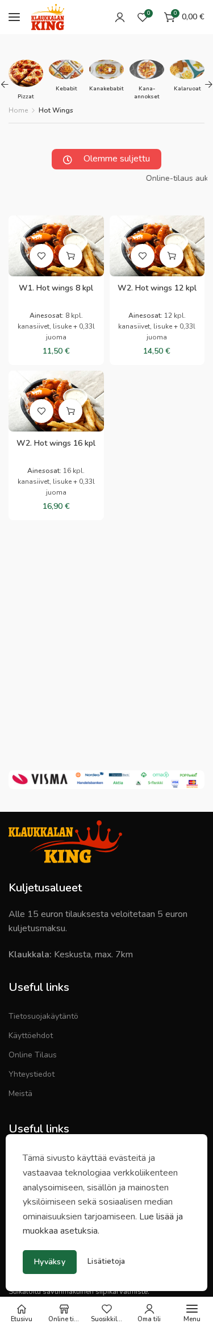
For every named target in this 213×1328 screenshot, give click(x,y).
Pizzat (26, 97)
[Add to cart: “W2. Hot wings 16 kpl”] (70, 411)
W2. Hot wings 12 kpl (157, 288)
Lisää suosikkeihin (41, 256)
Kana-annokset (147, 93)
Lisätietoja (106, 1262)
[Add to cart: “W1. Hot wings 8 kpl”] (70, 256)
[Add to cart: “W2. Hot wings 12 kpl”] (171, 256)
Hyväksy (49, 1261)
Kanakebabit (106, 89)
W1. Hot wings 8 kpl (56, 288)
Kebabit (66, 89)
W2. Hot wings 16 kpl (55, 443)
